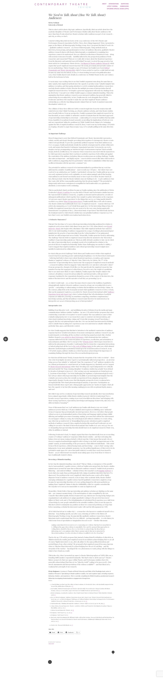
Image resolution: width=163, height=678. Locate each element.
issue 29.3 (51, 643)
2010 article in (72, 337)
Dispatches (125, 4)
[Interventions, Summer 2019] (157, 339)
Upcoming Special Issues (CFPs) (118, 8)
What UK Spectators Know (73, 201)
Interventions (114, 4)
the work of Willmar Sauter (82, 346)
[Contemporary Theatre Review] (63, 5)
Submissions (124, 6)
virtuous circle (88, 342)
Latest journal (112, 6)
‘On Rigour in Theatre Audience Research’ (95, 63)
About (104, 4)
